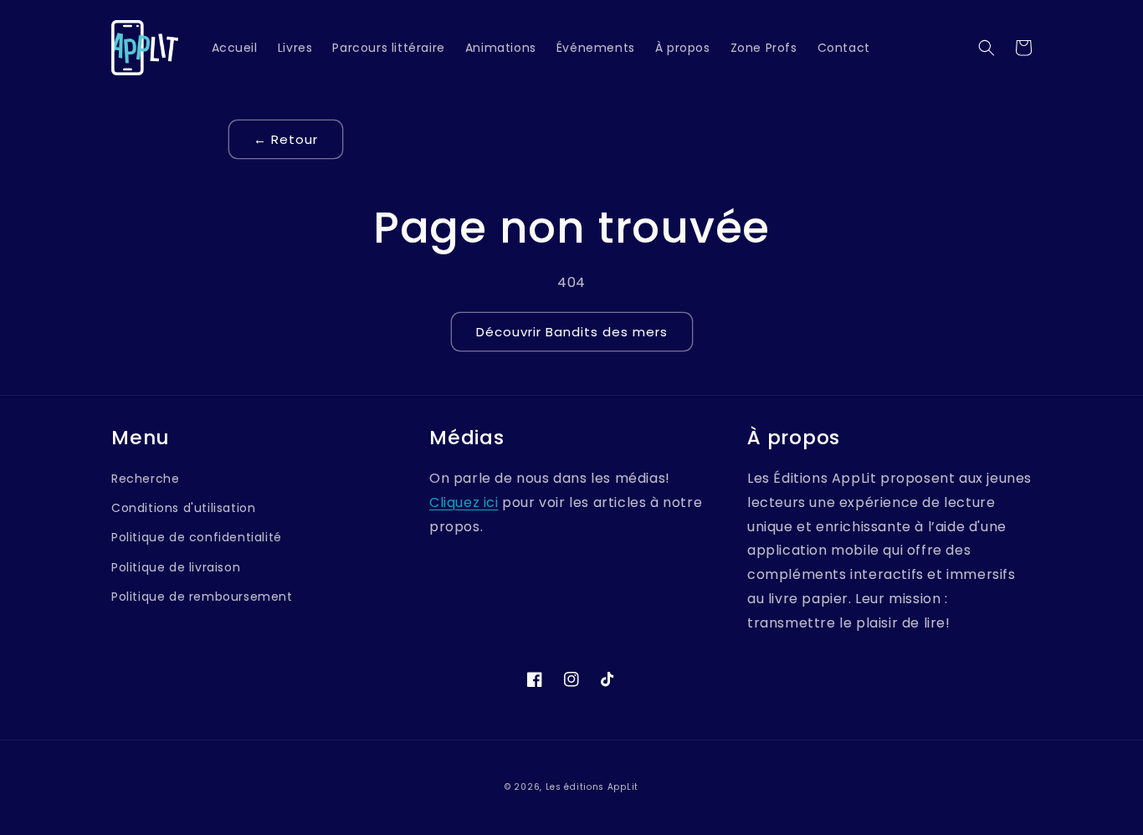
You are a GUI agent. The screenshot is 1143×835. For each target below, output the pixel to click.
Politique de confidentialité (196, 537)
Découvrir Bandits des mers (572, 332)
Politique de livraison (175, 567)
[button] (986, 47)
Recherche (145, 478)
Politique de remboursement (202, 596)
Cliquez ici (464, 502)
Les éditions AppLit (592, 787)
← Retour (286, 139)
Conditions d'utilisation (183, 507)
